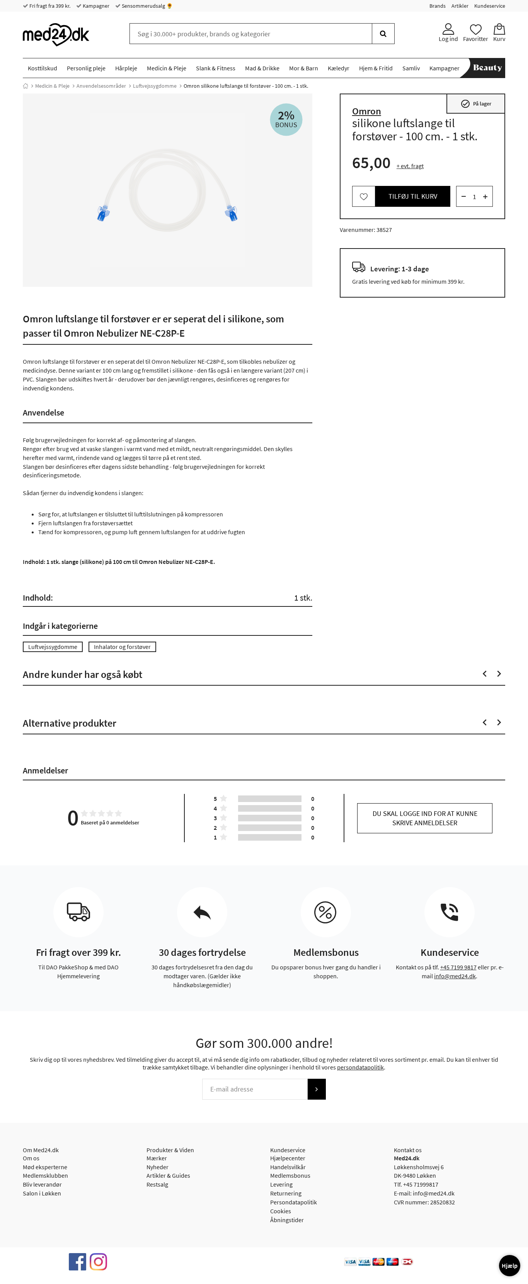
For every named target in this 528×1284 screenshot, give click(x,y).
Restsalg (157, 1184)
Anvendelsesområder (101, 85)
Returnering (285, 1193)
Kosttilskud (42, 68)
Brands (437, 5)
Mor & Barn (303, 68)
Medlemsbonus (290, 1175)
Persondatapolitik (293, 1202)
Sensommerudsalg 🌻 (147, 5)
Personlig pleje (86, 68)
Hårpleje (126, 68)
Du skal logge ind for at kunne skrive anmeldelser (425, 818)
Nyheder (157, 1167)
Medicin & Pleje (166, 68)
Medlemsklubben (45, 1175)
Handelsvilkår (288, 1167)
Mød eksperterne (45, 1167)
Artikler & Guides (168, 1175)
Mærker (156, 1158)
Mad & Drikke (262, 68)
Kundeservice (489, 5)
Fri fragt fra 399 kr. (49, 5)
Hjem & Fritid (376, 68)
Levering (281, 1184)
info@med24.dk (455, 976)
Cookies (280, 1211)
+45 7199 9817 (458, 967)
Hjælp (510, 1265)
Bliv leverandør (42, 1184)
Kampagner (95, 5)
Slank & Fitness (215, 68)
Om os (31, 1158)
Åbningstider (287, 1220)
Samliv (411, 68)
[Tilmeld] (316, 1089)
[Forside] (25, 85)
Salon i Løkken (42, 1193)
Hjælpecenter (287, 1158)
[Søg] (383, 33)
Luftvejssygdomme (155, 85)
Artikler (459, 5)
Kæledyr (338, 68)
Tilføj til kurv (412, 196)
